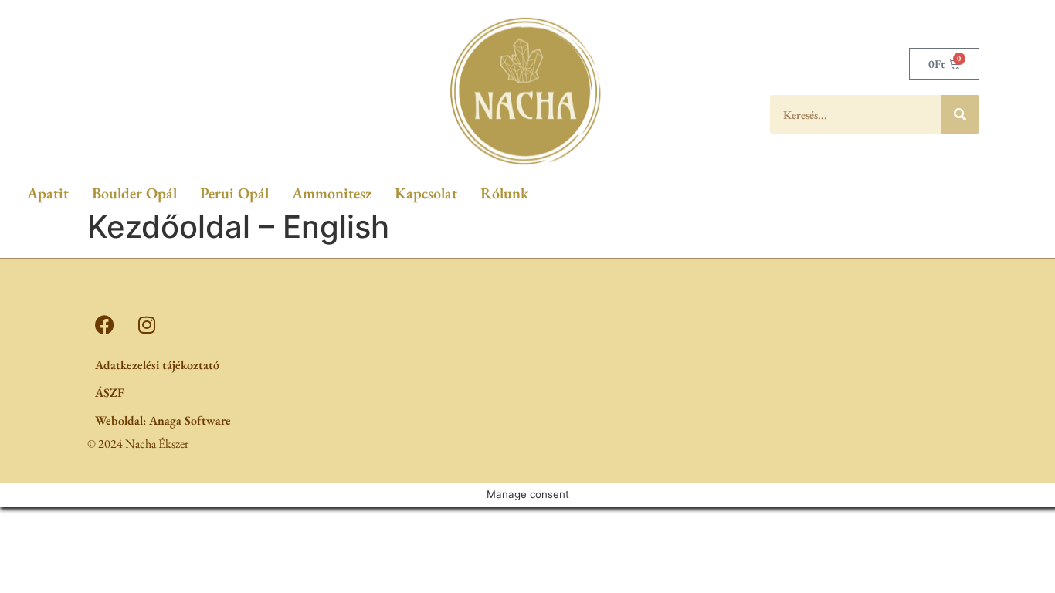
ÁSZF (109, 393)
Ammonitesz (331, 193)
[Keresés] (960, 114)
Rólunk (504, 193)
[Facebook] (104, 324)
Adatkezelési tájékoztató (157, 365)
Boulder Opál (134, 193)
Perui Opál (234, 193)
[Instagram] (146, 324)
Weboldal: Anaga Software (163, 420)
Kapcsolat (426, 193)
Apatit (48, 193)
